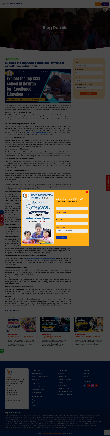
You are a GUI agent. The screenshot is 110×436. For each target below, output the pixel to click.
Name (58, 205)
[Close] (87, 192)
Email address (61, 212)
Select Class (60, 227)
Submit (61, 237)
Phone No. (60, 220)
